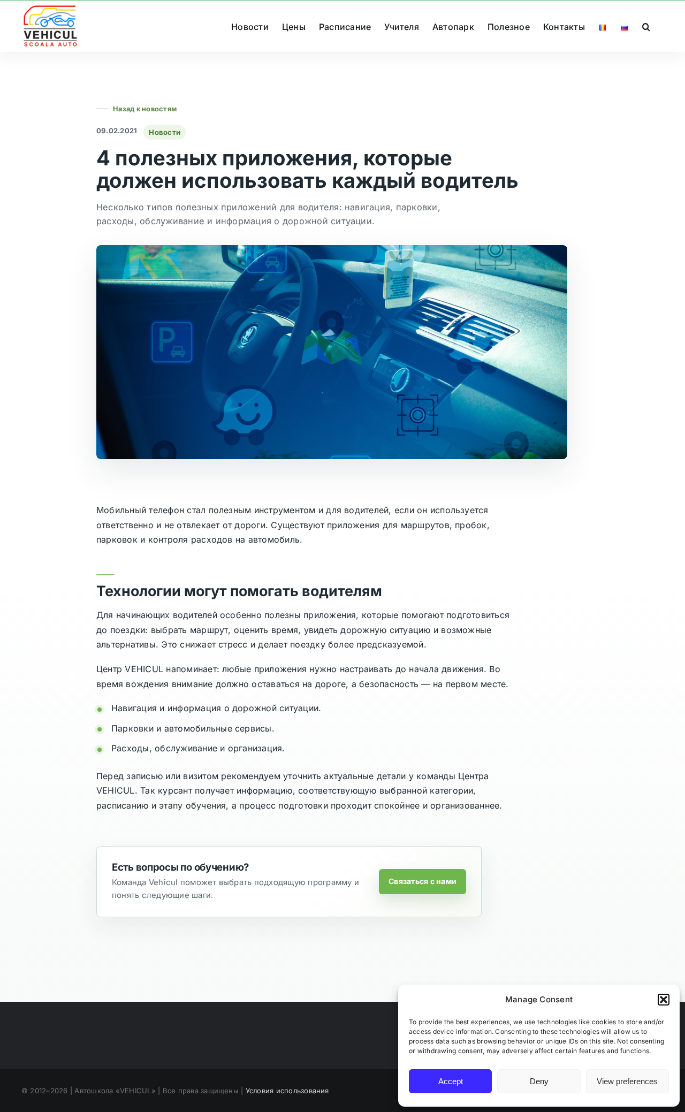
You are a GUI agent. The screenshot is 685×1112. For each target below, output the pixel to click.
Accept (450, 1081)
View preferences (627, 1081)
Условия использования (287, 1090)
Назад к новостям (145, 109)
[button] (663, 999)
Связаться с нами (422, 881)
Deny (539, 1081)
